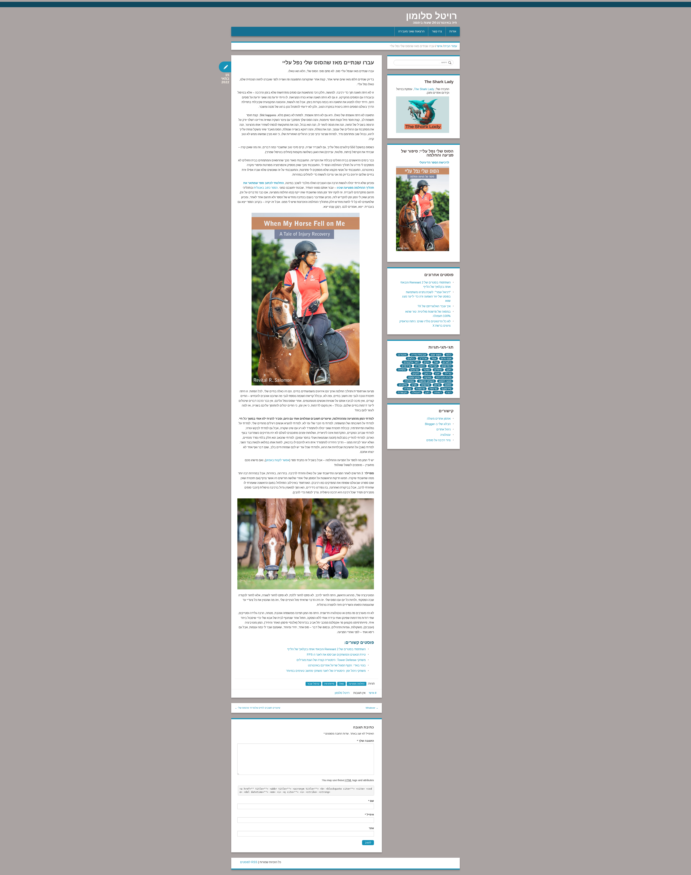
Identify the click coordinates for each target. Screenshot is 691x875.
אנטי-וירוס (446, 358)
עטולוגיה (445, 434)
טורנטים (414, 369)
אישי (439, 46)
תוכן (427, 392)
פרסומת (420, 388)
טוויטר (426, 369)
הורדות (433, 366)
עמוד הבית (450, 46)
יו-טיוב (427, 373)
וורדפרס (406, 366)
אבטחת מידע (418, 354)
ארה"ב (423, 358)
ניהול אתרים (443, 429)
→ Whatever (372, 707)
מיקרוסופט (414, 377)
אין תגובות (359, 692)
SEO (448, 354)
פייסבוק (403, 384)
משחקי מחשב (426, 381)
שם (371, 800)
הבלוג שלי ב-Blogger (438, 424)
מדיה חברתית (443, 377)
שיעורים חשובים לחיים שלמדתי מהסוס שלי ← (257, 707)
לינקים (416, 373)
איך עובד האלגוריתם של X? (434, 306)
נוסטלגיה (409, 381)
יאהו (437, 373)
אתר (371, 828)
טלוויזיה (402, 369)
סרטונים (425, 384)
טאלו (341, 683)
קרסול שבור (313, 683)
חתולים (438, 369)
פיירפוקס (446, 388)
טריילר (447, 373)
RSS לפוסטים (248, 862)
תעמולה (416, 392)
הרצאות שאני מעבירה (411, 31)
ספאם (448, 384)
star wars (436, 354)
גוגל (436, 362)
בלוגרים (447, 362)
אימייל (369, 814)
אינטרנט (402, 354)
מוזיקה (427, 377)
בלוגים (411, 358)
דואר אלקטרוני (411, 362)
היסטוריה (420, 366)
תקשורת (402, 392)
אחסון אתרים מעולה (439, 418)
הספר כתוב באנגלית (266, 187)
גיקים (426, 362)
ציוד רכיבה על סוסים (438, 440)
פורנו (414, 384)
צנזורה (407, 388)
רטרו (448, 392)
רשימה (438, 392)
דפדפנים (446, 366)
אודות (452, 31)
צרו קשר (437, 31)
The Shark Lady (424, 89)
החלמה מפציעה (357, 683)
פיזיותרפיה (329, 683)
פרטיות (433, 388)
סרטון (437, 384)
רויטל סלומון (431, 16)
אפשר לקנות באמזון (277, 460)
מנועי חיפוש (445, 381)
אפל (434, 358)
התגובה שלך (365, 740)
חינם (449, 369)
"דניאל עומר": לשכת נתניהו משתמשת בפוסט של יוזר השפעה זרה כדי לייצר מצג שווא (426, 296)
